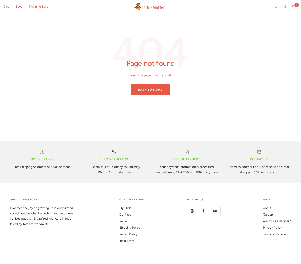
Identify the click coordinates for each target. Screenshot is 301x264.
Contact (125, 214)
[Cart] (294, 7)
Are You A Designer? (277, 221)
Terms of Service (274, 234)
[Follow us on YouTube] (214, 211)
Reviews (125, 221)
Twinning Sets (38, 6)
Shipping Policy (129, 228)
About (267, 208)
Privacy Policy (272, 228)
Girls (6, 6)
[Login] (285, 6)
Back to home (150, 89)
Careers (268, 214)
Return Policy (128, 234)
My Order (125, 208)
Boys (19, 6)
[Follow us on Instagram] (192, 211)
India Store (126, 241)
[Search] (276, 6)
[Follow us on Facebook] (203, 211)
